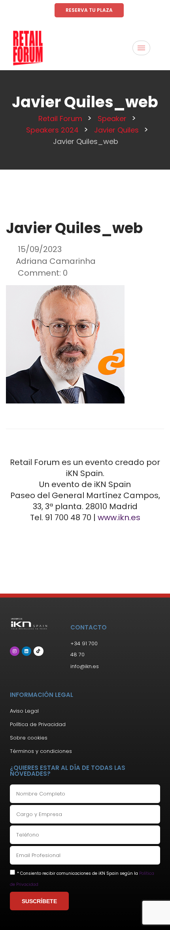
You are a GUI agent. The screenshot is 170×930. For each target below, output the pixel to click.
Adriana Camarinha (56, 261)
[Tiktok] (38, 651)
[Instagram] (14, 651)
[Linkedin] (26, 651)
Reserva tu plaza (89, 10)
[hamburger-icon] (141, 48)
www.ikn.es (119, 517)
